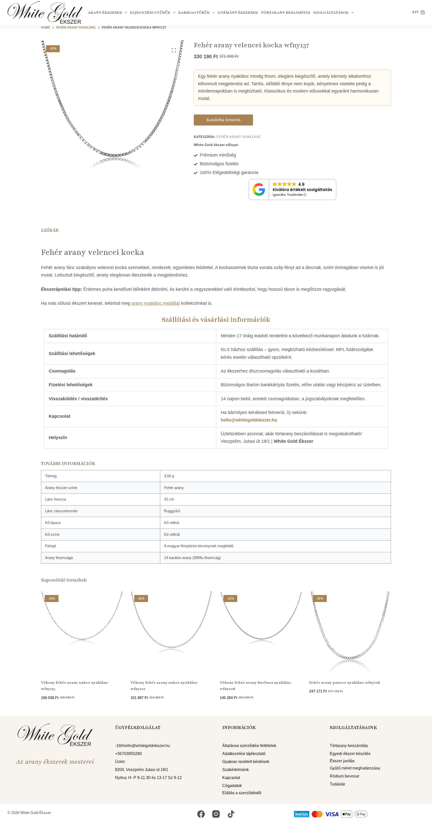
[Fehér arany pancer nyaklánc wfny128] (350, 632)
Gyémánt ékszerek (238, 12)
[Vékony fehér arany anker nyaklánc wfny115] (82, 632)
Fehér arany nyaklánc (238, 137)
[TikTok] (231, 814)
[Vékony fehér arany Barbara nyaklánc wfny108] (261, 632)
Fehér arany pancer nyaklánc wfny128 (344, 682)
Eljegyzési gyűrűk (150, 12)
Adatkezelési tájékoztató (244, 754)
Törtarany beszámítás (285, 12)
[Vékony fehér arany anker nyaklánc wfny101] (171, 632)
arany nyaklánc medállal (156, 303)
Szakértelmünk (235, 770)
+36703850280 (128, 754)
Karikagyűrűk (194, 12)
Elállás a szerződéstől (241, 793)
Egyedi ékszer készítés (350, 754)
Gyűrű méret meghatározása (355, 768)
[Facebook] (201, 814)
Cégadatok (232, 786)
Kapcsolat (231, 778)
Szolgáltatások (330, 12)
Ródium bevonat (344, 776)
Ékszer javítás (342, 761)
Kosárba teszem (223, 120)
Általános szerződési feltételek (249, 746)
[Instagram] (216, 814)
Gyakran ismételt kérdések (245, 762)
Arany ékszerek (105, 12)
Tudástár (337, 784)
